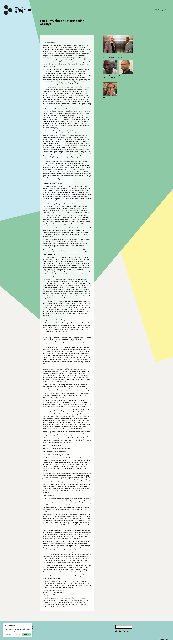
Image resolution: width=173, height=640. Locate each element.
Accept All (26, 634)
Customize (8, 634)
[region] (17, 630)
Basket (157, 10)
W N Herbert (107, 98)
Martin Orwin (123, 76)
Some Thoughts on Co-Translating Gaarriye (62, 22)
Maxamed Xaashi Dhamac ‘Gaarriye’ (109, 76)
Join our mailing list (124, 627)
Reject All (18, 634)
